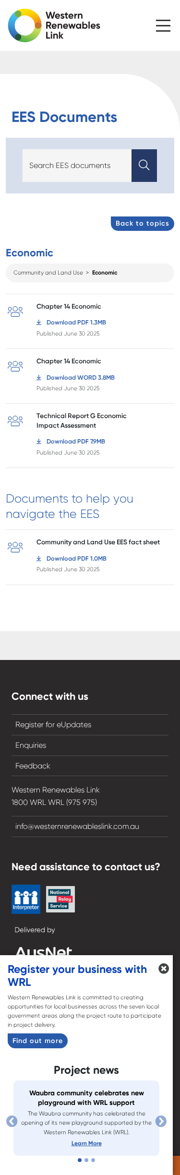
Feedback (32, 765)
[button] (163, 23)
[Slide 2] (86, 1160)
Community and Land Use (48, 272)
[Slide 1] (80, 1160)
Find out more (37, 1040)
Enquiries (30, 745)
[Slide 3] (93, 1160)
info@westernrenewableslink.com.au (77, 826)
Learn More (87, 1143)
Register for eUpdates (53, 724)
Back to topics (142, 223)
